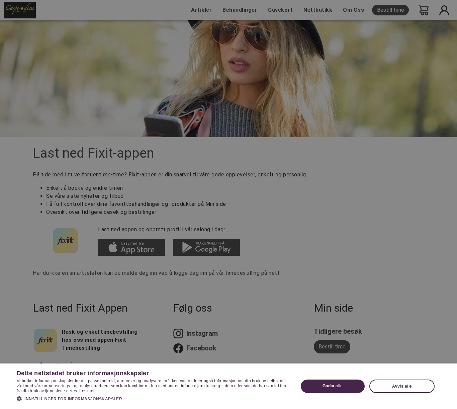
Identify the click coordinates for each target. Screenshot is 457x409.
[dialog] (228, 386)
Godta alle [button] (333, 386)
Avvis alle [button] (402, 386)
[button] (153, 399)
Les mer (87, 391)
